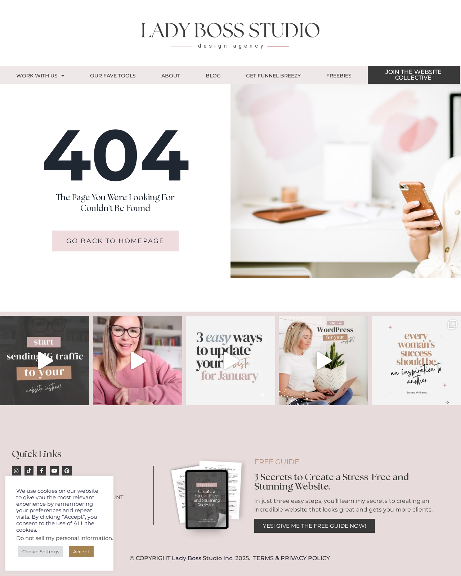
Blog (213, 75)
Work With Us (37, 75)
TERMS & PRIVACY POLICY (291, 558)
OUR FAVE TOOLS (113, 75)
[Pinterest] (66, 470)
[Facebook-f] (41, 470)
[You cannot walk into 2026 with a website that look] (230, 360)
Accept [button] (81, 551)
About (170, 75)
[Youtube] (54, 470)
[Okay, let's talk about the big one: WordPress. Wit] (323, 360)
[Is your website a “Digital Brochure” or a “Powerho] (137, 360)
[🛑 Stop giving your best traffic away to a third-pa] (44, 360)
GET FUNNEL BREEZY (273, 75)
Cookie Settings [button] (40, 551)
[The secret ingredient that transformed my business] (416, 360)
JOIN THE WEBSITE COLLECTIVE (413, 74)
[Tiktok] (28, 470)
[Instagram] (16, 470)
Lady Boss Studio (197, 558)
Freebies (339, 75)
